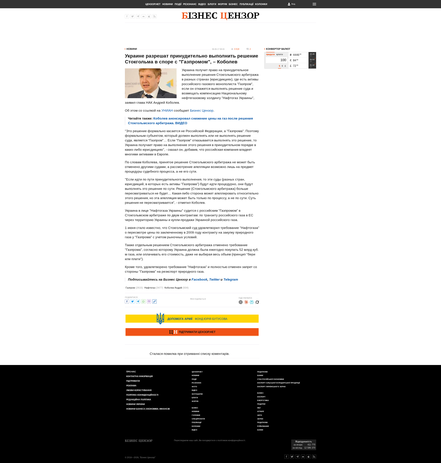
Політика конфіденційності (142, 395)
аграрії (260, 411)
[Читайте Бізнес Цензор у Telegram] (297, 457)
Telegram (230, 279)
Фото (194, 387)
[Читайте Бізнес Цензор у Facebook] (286, 457)
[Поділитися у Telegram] (138, 301)
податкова (262, 422)
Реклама (131, 385)
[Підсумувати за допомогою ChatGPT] (241, 301)
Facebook (199, 279)
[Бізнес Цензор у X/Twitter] (132, 16)
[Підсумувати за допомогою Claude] (246, 301)
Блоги (212, 4)
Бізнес (233, 4)
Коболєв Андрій (177, 287)
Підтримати (133, 381)
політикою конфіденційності (231, 440)
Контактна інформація (139, 376)
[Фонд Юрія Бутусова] (192, 318)
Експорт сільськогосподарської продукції (278, 383)
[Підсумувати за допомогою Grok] (257, 301)
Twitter (214, 279)
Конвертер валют (278, 49)
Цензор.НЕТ (153, 4)
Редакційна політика (138, 399)
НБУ (259, 408)
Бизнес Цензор (201, 110)
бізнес (260, 393)
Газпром (134, 287)
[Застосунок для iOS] (149, 16)
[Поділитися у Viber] (149, 301)
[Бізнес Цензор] (220, 16)
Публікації (246, 4)
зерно (260, 419)
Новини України (135, 404)
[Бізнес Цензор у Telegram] (138, 16)
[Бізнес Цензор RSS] (154, 16)
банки (260, 375)
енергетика (263, 400)
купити (279, 54)
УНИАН (167, 110)
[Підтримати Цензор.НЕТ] (192, 332)
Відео (202, 4)
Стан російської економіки (270, 379)
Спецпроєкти (198, 419)
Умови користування (139, 390)
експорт (261, 397)
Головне (196, 415)
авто (259, 415)
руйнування (263, 426)
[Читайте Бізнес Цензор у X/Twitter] (292, 457)
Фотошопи (197, 394)
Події (178, 4)
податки (261, 404)
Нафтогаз (153, 287)
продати (270, 54)
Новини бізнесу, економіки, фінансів (148, 409)
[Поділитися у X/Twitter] (132, 301)
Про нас (131, 372)
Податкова (262, 372)
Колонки (261, 4)
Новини (167, 4)
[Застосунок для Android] (143, 16)
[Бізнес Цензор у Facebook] (127, 16)
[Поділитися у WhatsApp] (143, 301)
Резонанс (190, 4)
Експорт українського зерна (271, 387)
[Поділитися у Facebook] (127, 301)
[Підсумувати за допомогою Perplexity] (252, 301)
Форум (222, 4)
